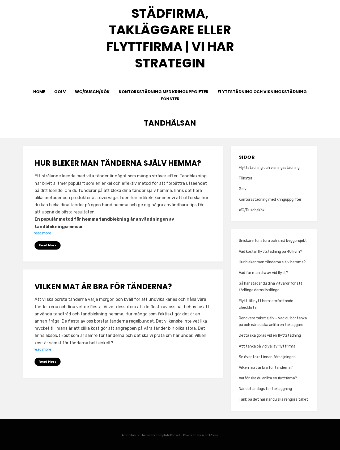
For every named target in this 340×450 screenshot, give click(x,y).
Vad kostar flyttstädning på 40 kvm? (270, 251)
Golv (60, 92)
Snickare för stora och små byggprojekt (273, 240)
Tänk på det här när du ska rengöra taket (273, 399)
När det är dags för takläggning (265, 389)
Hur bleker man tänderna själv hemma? (118, 163)
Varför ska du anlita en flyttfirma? (268, 378)
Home (39, 92)
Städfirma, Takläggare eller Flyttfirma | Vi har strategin (170, 38)
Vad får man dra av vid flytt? (263, 273)
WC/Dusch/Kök (92, 92)
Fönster (170, 99)
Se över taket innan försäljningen (267, 357)
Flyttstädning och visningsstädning (262, 92)
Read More (48, 245)
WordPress (210, 435)
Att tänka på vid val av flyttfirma (267, 346)
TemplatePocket (168, 435)
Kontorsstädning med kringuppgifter (164, 92)
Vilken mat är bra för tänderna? (104, 286)
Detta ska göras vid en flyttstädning (270, 335)
